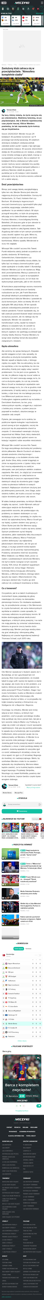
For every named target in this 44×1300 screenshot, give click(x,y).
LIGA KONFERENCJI (7, 1151)
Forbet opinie (6, 1275)
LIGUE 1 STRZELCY (7, 1249)
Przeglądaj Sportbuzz (22, 1111)
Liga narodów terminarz (31, 1209)
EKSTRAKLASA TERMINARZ (30, 1191)
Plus (15, 65)
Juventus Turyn (28, 1172)
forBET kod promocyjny (10, 1269)
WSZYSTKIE (39, 13)
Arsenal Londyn (28, 1160)
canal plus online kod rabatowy (9, 1200)
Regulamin (33, 1127)
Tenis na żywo (27, 1231)
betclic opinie (27, 1269)
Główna (4, 65)
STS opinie (5, 1260)
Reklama (25, 1127)
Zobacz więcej (22, 1041)
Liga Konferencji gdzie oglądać (9, 1208)
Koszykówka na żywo (30, 1234)
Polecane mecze (28, 1243)
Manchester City (28, 1166)
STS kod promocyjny (29, 1260)
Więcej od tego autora (33, 786)
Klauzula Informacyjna (16, 1136)
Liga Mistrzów (6, 1145)
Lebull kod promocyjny (30, 1284)
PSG (24, 1169)
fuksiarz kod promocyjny (10, 1278)
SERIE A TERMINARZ (28, 1200)
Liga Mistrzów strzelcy (9, 1225)
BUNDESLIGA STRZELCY (8, 1246)
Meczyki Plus (19, 793)
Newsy (10, 65)
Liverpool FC (27, 1151)
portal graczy (31, 1136)
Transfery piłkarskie (30, 1246)
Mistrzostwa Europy (29, 1249)
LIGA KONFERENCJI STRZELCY (10, 1231)
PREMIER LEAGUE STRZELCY (10, 1237)
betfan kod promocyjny (31, 1275)
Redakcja (17, 1127)
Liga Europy (6, 1148)
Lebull (4, 1281)
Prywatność (13, 1132)
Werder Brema (7, 793)
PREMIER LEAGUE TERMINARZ (31, 1194)
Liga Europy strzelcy (9, 1228)
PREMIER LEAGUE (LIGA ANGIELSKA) (8, 1158)
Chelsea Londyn (28, 1163)
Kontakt (9, 1127)
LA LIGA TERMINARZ (28, 1197)
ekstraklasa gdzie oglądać (11, 1193)
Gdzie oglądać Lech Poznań (10, 1217)
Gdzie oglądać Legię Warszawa (8, 1213)
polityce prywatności (6, 1297)
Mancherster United (29, 1154)
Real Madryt (27, 1148)
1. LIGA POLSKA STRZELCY (9, 1252)
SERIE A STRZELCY (7, 1243)
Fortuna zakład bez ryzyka (32, 1281)
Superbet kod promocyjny (31, 1272)
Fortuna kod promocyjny (31, 1263)
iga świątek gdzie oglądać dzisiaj (10, 1189)
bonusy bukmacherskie (9, 1287)
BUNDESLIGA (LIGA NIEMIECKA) (10, 1168)
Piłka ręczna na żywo (30, 1228)
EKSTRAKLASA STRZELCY (9, 1234)
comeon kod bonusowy (30, 1287)
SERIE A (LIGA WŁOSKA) (8, 1165)
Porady (25, 1240)
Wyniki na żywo (6, 13)
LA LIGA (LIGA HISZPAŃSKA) (9, 1162)
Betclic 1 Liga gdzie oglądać (11, 1204)
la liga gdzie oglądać (9, 1185)
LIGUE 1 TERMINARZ (28, 1206)
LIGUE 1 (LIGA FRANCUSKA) (9, 1171)
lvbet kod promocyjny (30, 1278)
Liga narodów (6, 1174)
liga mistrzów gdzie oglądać (32, 1252)
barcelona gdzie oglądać (10, 1182)
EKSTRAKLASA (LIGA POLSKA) (10, 1154)
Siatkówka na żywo (29, 1225)
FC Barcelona (27, 1145)
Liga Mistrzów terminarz (31, 1182)
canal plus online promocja (11, 1196)
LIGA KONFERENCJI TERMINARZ (32, 1188)
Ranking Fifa (27, 1237)
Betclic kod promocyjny (31, 1266)
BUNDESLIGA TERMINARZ (30, 1203)
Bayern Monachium (29, 1157)
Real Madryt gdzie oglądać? (11, 1272)
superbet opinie (7, 1266)
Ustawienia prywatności (27, 1132)
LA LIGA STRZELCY (7, 1240)
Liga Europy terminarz (30, 1185)
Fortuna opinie (7, 1263)
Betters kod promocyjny (10, 1284)
